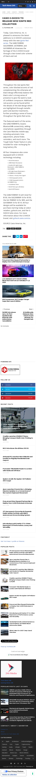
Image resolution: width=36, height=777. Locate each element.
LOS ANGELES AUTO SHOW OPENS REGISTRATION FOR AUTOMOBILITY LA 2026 (16, 280)
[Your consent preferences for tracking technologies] (32, 773)
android (4, 750)
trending (21, 12)
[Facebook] (11, 763)
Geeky (10, 747)
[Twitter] (14, 763)
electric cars (13, 753)
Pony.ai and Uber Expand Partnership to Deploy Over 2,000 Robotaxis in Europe (16, 261)
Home (3, 12)
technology (19, 758)
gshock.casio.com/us (21, 218)
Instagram (19, 393)
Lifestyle (17, 747)
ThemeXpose (29, 766)
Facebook (19, 385)
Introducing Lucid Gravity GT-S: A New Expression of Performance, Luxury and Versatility (22, 614)
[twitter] (27, 2)
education (4, 753)
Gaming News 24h (7, 683)
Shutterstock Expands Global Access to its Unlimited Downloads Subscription (21, 710)
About (3, 732)
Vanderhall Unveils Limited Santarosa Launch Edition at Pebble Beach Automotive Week (21, 623)
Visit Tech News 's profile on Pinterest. (13, 541)
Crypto (17, 744)
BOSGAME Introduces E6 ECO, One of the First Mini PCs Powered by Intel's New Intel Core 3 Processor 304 (21, 701)
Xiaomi (30, 747)
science (22, 755)
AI (2, 741)
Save (26, 236)
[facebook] (25, 2)
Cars (11, 744)
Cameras (4, 744)
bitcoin (11, 750)
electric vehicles (24, 753)
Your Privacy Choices (15, 771)
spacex (4, 758)
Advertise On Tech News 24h (10, 734)
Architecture (15, 741)
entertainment (6, 755)
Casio (8, 12)
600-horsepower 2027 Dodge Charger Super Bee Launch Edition (15, 300)
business (18, 750)
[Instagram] (30, 2)
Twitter (19, 389)
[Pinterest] (32, 2)
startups (11, 758)
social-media (30, 755)
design (25, 750)
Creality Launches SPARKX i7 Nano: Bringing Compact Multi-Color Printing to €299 (22, 579)
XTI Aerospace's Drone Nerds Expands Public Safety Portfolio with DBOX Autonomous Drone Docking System (22, 552)
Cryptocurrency (26, 744)
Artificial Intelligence (26, 741)
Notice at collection (9, 775)
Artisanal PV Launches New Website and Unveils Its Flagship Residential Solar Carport (21, 571)
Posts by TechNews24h (8, 647)
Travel (24, 747)
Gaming (4, 747)
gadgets (14, 12)
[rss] (34, 2)
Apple (7, 741)
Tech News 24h (6, 680)
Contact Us (4, 729)
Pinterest (19, 397)
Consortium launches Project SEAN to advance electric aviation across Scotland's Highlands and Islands (22, 718)
